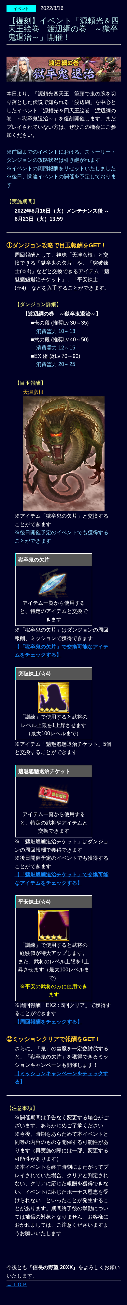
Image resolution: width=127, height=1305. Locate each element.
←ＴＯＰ (17, 1284)
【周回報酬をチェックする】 (48, 1021)
